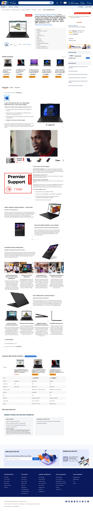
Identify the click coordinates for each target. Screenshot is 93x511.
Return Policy (6, 483)
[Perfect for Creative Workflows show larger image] (26, 267)
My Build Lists (23, 487)
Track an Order (7, 479)
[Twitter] (69, 501)
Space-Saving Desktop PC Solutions (76, 85)
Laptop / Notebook (26, 9)
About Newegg (41, 477)
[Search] (51, 3)
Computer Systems (15, 9)
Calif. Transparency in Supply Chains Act (32, 503)
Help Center (6, 477)
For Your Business (59, 479)
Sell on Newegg (59, 477)
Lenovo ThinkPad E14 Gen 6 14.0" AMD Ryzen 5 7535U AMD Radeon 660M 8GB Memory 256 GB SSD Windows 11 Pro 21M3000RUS (60, 71)
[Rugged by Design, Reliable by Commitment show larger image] (41, 315)
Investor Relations (42, 479)
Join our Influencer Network (61, 483)
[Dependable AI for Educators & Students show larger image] (41, 267)
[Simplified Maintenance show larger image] (56, 315)
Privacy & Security (7, 485)
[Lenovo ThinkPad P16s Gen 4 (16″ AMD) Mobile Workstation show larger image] (50, 114)
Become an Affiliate (59, 485)
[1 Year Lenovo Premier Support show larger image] (18, 183)
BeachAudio (16, 381)
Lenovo (39, 9)
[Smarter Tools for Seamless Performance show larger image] (11, 315)
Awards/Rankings (42, 481)
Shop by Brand (58, 489)
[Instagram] (71, 501)
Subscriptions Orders (25, 491)
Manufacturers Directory (42, 423)
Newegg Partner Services (60, 481)
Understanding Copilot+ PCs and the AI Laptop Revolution (78, 67)
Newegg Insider (41, 491)
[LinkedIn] (74, 501)
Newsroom (41, 489)
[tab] (32, 239)
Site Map (57, 487)
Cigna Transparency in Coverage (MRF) (11, 506)
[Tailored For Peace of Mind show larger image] (26, 315)
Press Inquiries (41, 485)
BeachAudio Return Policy (21, 425)
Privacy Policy (14, 503)
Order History (23, 479)
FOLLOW (88, 58)
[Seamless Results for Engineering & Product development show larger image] (11, 267)
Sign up (36, 458)
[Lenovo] (29, 15)
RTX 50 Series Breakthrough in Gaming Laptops (78, 74)
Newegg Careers (42, 487)
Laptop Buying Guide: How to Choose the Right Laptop (78, 81)
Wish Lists (23, 485)
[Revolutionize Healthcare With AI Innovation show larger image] (56, 267)
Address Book (24, 483)
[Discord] (85, 501)
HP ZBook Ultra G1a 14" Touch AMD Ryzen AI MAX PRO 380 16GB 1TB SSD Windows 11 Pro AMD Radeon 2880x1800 (34, 71)
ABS (74, 481)
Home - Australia (6, 9)
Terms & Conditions (8, 503)
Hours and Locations (42, 483)
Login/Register (24, 477)
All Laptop (34, 9)
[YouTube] (80, 501)
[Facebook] (66, 501)
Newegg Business (76, 477)
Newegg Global (76, 479)
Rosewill (74, 483)
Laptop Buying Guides (73, 71)
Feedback (19, 92)
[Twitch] (82, 501)
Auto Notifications (24, 493)
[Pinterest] (77, 501)
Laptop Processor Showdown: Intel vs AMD (77, 77)
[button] (13, 2)
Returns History (24, 481)
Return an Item (7, 481)
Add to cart (6, 76)
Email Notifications (24, 489)
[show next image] (62, 143)
